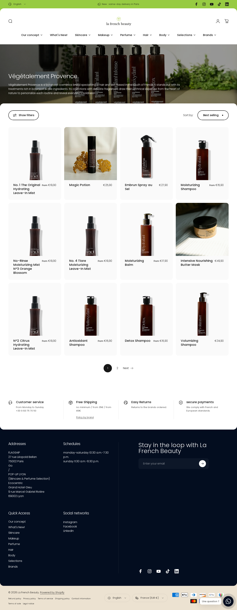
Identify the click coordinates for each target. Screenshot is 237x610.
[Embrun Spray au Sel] (146, 153)
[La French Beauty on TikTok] (168, 571)
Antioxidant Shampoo (78, 342)
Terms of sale (14, 603)
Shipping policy (62, 598)
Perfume (14, 544)
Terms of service (45, 598)
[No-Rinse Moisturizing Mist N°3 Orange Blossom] (34, 229)
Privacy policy (29, 598)
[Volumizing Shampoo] (202, 309)
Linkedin (68, 531)
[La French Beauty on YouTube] (158, 571)
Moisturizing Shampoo (190, 187)
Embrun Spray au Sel (138, 187)
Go (10, 466)
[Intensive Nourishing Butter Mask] (202, 229)
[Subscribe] (202, 463)
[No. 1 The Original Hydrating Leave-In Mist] (34, 153)
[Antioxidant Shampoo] (90, 309)
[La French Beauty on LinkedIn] (177, 571)
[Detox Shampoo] (146, 309)
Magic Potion (79, 185)
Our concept (17, 521)
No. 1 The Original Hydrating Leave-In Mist (26, 189)
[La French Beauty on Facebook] (140, 571)
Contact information (81, 598)
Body (11, 555)
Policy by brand (85, 417)
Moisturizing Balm (134, 262)
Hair (10, 550)
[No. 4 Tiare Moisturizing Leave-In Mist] (90, 229)
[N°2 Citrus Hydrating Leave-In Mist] (34, 309)
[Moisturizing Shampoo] (202, 153)
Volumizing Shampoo (189, 342)
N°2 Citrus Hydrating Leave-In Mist (24, 344)
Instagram (70, 522)
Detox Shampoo (137, 340)
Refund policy (14, 598)
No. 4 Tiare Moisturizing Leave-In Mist (80, 264)
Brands (13, 566)
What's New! (16, 527)
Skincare (14, 533)
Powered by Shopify (52, 592)
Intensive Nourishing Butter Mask (197, 262)
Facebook (70, 526)
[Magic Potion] (90, 153)
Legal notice (28, 603)
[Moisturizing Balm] (146, 229)
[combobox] (17, 4)
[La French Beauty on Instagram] (149, 571)
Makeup (13, 538)
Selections (15, 561)
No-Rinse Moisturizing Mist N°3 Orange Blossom (26, 266)
